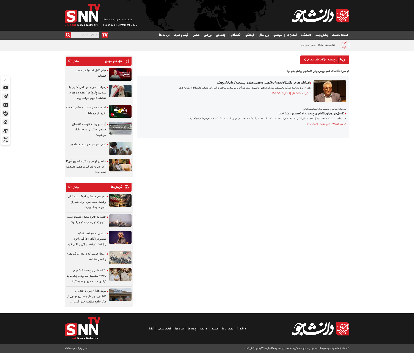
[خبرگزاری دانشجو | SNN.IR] (320, 16)
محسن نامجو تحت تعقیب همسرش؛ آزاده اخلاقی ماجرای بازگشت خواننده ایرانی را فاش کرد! (86, 239)
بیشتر (73, 61)
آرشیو (215, 328)
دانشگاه (306, 35)
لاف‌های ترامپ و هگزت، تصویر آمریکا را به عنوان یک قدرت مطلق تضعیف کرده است (86, 167)
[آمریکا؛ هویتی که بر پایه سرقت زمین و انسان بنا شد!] (120, 257)
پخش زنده (321, 35)
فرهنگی (250, 35)
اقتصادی (236, 35)
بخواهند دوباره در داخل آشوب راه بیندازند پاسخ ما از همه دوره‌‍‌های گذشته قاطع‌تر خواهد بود (87, 93)
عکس (196, 35)
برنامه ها (164, 35)
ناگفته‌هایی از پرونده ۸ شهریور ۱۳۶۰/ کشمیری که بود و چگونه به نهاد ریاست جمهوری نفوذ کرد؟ (86, 276)
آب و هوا (179, 328)
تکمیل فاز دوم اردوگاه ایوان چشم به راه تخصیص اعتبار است (311, 113)
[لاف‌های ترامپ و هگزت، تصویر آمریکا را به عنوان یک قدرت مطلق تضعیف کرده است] (120, 165)
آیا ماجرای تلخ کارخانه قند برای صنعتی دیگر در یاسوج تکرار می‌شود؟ (89, 130)
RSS (151, 328)
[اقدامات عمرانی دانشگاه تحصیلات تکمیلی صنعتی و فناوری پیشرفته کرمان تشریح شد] (328, 91)
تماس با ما (227, 328)
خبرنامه (204, 328)
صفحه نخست (340, 35)
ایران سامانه (70, 348)
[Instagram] (5, 105)
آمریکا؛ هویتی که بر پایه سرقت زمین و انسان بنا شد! (86, 256)
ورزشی (208, 35)
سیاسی (277, 35)
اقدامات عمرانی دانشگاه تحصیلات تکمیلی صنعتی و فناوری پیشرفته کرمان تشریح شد (263, 82)
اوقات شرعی (164, 328)
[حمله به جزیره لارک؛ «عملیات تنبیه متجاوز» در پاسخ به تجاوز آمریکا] (120, 220)
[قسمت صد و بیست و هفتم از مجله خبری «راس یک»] (120, 111)
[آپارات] (5, 131)
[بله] (5, 113)
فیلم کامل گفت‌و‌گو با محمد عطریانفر (90, 73)
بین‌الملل (264, 35)
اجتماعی (221, 35)
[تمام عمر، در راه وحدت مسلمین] (120, 148)
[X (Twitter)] (5, 139)
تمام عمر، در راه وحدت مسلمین (88, 144)
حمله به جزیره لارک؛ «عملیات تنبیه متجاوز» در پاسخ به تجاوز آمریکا (86, 219)
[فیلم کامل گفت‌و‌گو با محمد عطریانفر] (120, 74)
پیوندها (192, 328)
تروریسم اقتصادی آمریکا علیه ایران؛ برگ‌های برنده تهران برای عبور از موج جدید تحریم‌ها (86, 202)
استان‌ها (292, 35)
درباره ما (241, 328)
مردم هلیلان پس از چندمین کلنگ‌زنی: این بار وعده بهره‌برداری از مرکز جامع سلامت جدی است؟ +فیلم (86, 296)
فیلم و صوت (181, 35)
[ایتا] (5, 122)
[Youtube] (5, 87)
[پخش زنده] (105, 35)
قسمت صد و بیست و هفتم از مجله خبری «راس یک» (86, 110)
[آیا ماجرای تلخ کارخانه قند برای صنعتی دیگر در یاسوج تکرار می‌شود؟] (120, 128)
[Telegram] (5, 96)
